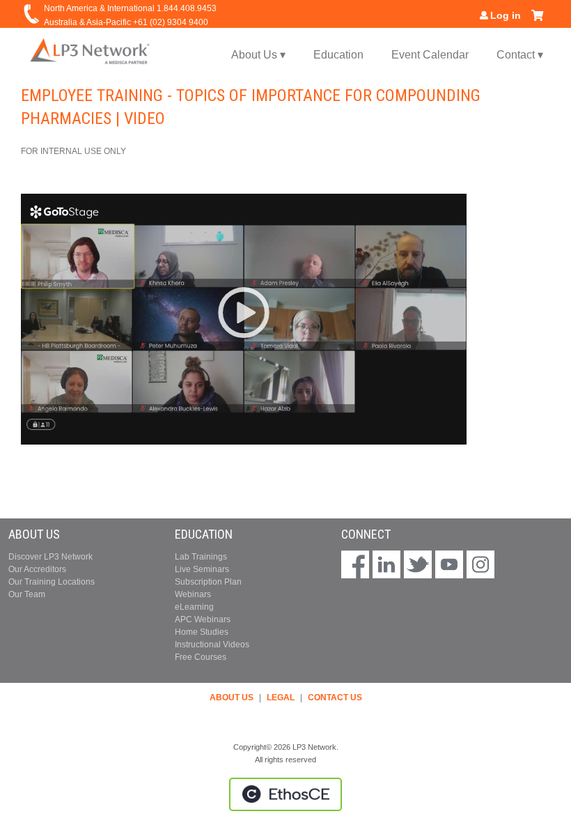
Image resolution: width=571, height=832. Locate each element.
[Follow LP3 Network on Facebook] (355, 566)
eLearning (194, 607)
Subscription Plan (208, 582)
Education (338, 55)
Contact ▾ (519, 55)
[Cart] (537, 20)
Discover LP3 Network (50, 557)
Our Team (26, 594)
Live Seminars (202, 569)
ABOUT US (231, 697)
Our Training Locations (51, 582)
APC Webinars (202, 619)
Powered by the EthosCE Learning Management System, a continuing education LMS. (285, 794)
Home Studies (201, 632)
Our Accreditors (37, 569)
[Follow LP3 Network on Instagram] (480, 566)
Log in (505, 15)
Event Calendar (430, 55)
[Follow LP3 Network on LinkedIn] (386, 566)
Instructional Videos (212, 644)
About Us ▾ (258, 55)
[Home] (90, 50)
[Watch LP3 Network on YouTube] (449, 566)
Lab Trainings (201, 557)
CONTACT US (335, 697)
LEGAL (281, 697)
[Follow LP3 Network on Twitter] (418, 566)
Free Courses (200, 657)
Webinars (193, 594)
